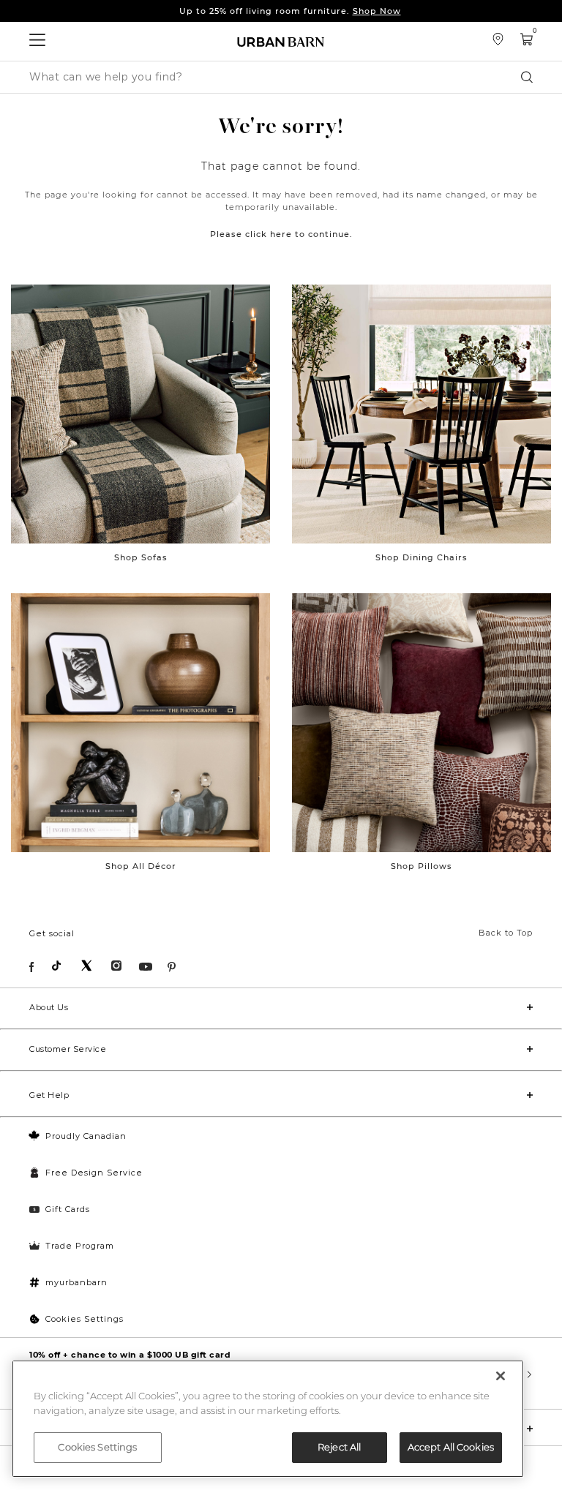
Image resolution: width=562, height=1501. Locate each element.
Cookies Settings (84, 1319)
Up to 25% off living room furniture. (290, 11)
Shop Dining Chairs (421, 557)
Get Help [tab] (49, 1095)
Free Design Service (94, 1172)
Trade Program (79, 1246)
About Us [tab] (48, 1007)
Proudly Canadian (86, 1136)
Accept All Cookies (451, 1447)
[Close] (500, 1376)
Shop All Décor (140, 866)
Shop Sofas (141, 557)
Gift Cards (67, 1209)
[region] (268, 1419)
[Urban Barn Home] (281, 41)
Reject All (339, 1447)
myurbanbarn (76, 1282)
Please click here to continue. (281, 234)
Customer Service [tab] (67, 1049)
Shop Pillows (421, 866)
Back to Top (506, 933)
